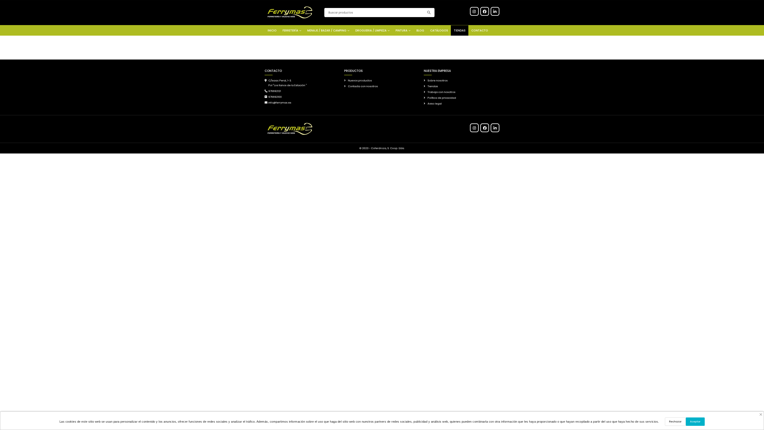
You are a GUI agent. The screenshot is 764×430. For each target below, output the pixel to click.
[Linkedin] (495, 11)
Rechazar (675, 421)
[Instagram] (474, 11)
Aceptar (695, 421)
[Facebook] (484, 11)
